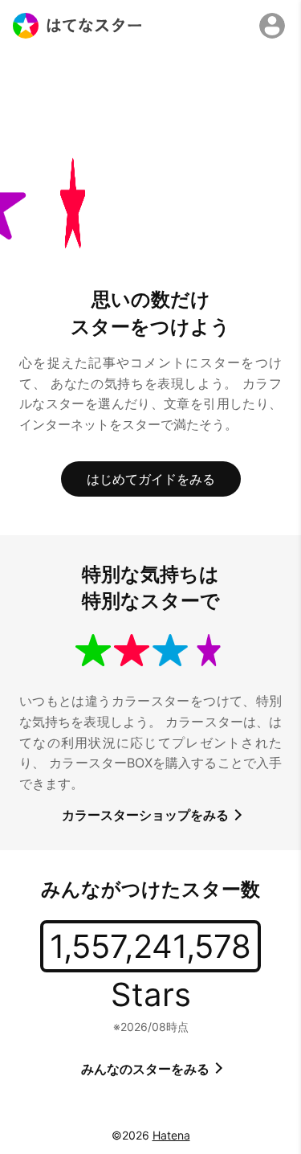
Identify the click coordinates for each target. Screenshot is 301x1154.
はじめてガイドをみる (151, 479)
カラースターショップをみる (147, 815)
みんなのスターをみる (147, 1069)
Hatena (171, 1135)
